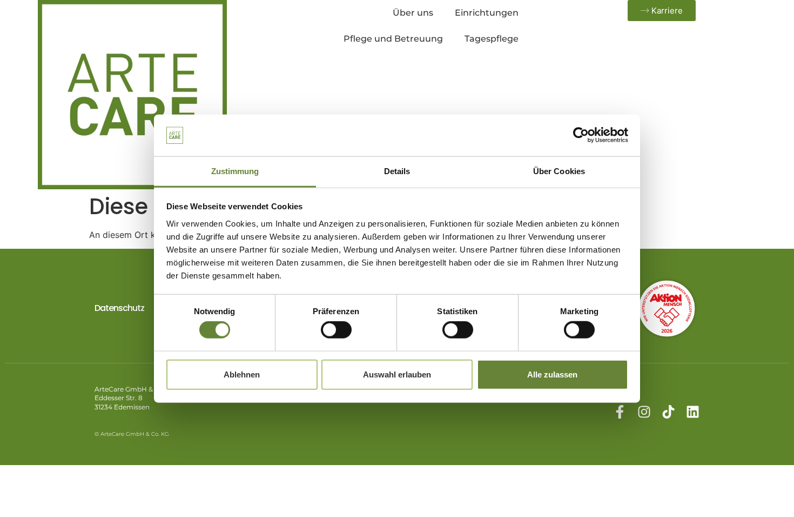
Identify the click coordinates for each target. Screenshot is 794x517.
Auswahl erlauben (397, 374)
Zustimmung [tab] (235, 171)
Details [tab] (397, 171)
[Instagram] (644, 412)
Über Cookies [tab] (559, 171)
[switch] (336, 330)
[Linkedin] (692, 412)
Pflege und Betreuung (393, 39)
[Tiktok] (668, 412)
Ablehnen (242, 374)
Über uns (413, 13)
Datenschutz (119, 308)
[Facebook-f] (620, 412)
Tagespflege (492, 39)
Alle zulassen (552, 374)
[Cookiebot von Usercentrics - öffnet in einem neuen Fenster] (581, 135)
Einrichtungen (487, 13)
